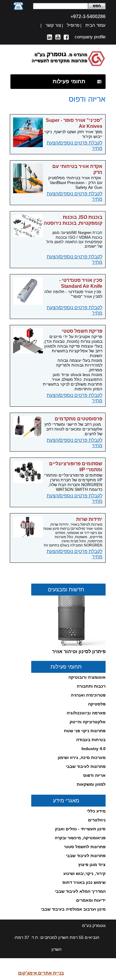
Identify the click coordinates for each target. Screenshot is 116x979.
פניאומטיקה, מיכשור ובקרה (80, 837)
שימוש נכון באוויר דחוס (84, 882)
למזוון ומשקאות (91, 784)
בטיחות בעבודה (91, 739)
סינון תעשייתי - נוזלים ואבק (80, 828)
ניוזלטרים (97, 820)
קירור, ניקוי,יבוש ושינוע (84, 873)
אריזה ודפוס (94, 775)
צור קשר (53, 25)
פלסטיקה (97, 704)
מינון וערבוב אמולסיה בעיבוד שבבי (73, 909)
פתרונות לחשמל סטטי (85, 846)
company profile (90, 36)
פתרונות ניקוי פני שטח (85, 730)
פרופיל (73, 25)
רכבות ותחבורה (91, 686)
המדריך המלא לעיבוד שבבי (80, 891)
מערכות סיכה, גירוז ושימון (82, 757)
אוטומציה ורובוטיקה (87, 677)
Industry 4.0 (93, 748)
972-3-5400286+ (88, 16)
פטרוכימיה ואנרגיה (88, 695)
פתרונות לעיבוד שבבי (86, 766)
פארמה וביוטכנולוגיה (86, 713)
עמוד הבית (95, 25)
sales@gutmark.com (83, 972)
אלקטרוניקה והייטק (88, 721)
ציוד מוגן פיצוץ (92, 864)
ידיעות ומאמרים (91, 900)
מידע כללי (96, 811)
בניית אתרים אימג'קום (41, 972)
